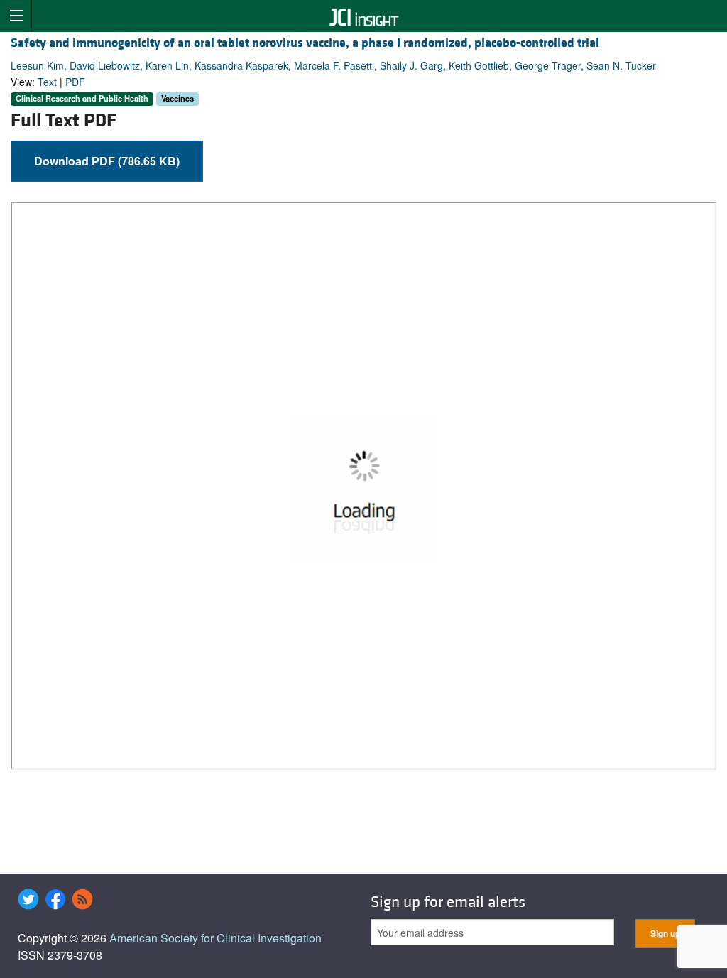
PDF (75, 82)
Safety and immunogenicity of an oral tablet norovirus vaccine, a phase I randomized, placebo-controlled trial (305, 43)
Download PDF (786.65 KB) (107, 161)
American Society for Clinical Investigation (215, 938)
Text (47, 82)
